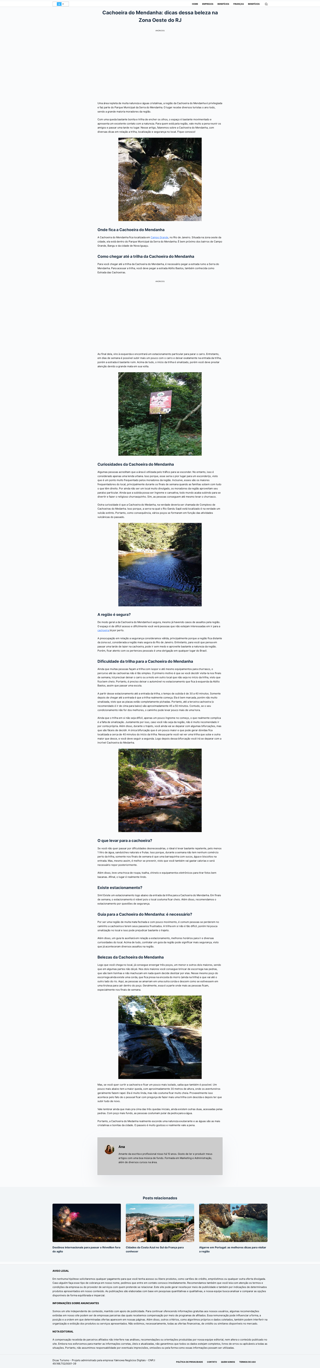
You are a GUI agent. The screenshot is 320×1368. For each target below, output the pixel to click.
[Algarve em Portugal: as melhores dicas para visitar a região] (233, 1223)
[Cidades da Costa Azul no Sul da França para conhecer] (160, 1223)
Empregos (207, 4)
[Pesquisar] (266, 4)
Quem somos (228, 1362)
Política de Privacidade (189, 1362)
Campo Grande (159, 237)
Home (195, 4)
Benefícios (223, 4)
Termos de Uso (247, 1362)
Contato (212, 1362)
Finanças (238, 4)
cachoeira (104, 630)
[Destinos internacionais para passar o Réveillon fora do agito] (86, 1223)
